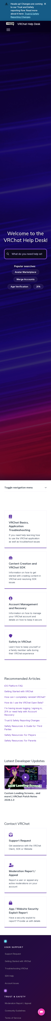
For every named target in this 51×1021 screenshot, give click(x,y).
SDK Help (9, 976)
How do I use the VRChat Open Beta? (23, 702)
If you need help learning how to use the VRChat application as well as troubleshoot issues (24, 538)
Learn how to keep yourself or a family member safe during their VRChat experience (25, 650)
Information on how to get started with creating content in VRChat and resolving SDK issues (25, 577)
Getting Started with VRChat (18, 691)
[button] (44, 781)
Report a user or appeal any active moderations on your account (23, 883)
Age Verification (19, 286)
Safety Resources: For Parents (20, 740)
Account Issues (12, 983)
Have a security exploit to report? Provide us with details (24, 919)
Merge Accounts (26, 279)
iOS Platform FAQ (13, 685)
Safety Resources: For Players (20, 735)
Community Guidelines (15, 1010)
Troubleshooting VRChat (16, 968)
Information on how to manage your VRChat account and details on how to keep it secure (25, 616)
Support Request (13, 954)
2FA (38, 286)
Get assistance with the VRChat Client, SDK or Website (25, 847)
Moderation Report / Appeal (18, 1003)
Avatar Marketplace (25, 272)
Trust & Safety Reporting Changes (22, 720)
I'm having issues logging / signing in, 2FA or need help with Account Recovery (23, 711)
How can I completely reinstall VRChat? (24, 697)
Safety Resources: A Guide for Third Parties (23, 728)
